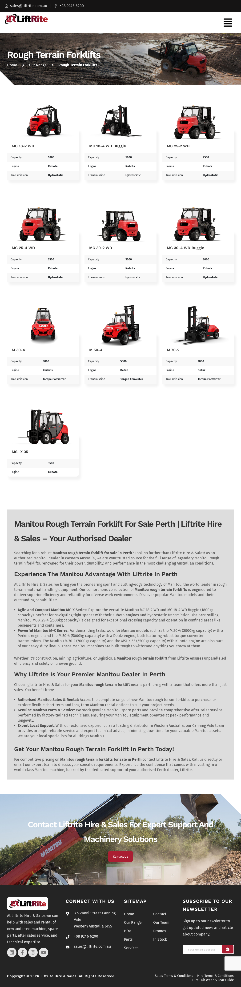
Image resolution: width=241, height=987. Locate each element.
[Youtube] (43, 952)
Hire (127, 931)
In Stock (160, 939)
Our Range (38, 65)
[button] (228, 22)
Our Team (161, 922)
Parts (128, 939)
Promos (159, 931)
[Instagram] (33, 952)
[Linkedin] (11, 952)
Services (131, 948)
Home (12, 65)
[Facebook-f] (22, 952)
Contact (159, 914)
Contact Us (120, 856)
